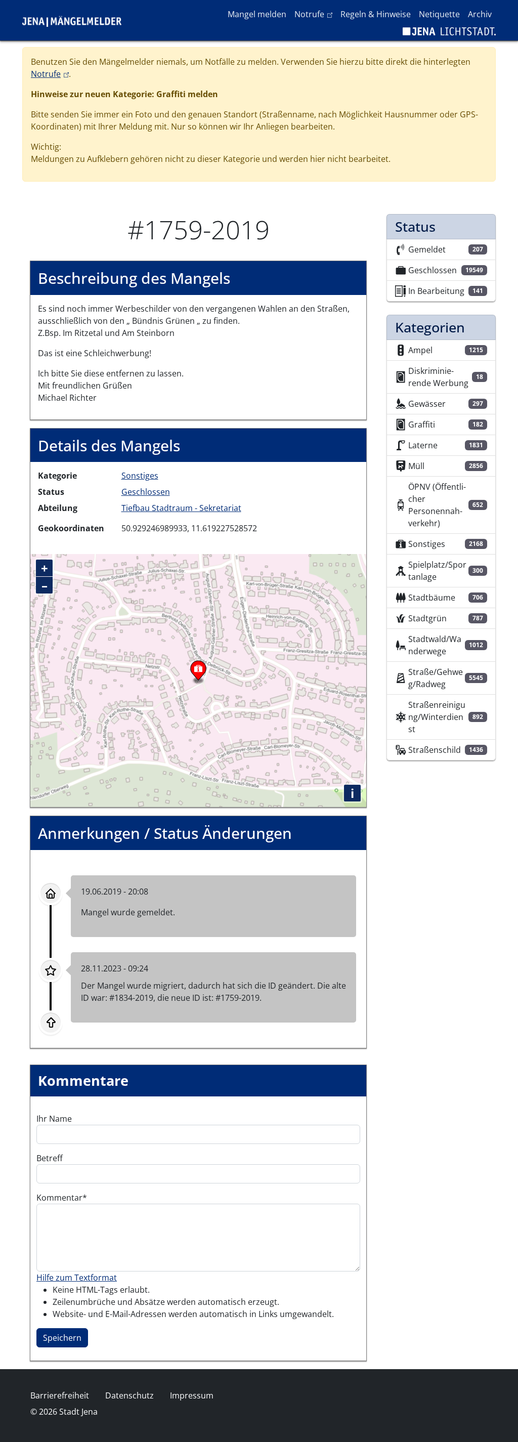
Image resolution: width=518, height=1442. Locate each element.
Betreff (49, 1158)
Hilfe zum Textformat (76, 1277)
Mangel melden (257, 14)
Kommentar (59, 1197)
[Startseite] (76, 20)
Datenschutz (129, 1395)
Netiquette (439, 14)
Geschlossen (145, 491)
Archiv (480, 14)
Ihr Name (54, 1118)
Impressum (191, 1395)
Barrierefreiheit (59, 1395)
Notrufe (315, 14)
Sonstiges (139, 475)
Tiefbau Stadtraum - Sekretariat (181, 508)
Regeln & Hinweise (375, 14)
